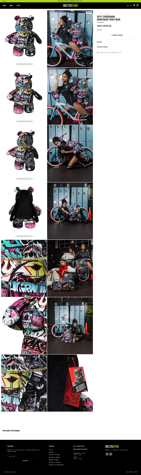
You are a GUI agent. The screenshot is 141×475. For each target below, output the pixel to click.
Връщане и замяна (54, 459)
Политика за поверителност (56, 464)
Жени (102, 14)
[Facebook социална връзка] (3, 1)
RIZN (136, 472)
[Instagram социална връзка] (5, 1)
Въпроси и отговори (54, 454)
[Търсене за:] (130, 5)
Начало (98, 13)
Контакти (51, 452)
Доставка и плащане (54, 457)
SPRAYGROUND (100, 22)
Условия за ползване (54, 462)
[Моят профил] (127, 5)
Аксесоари (107, 14)
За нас (51, 449)
